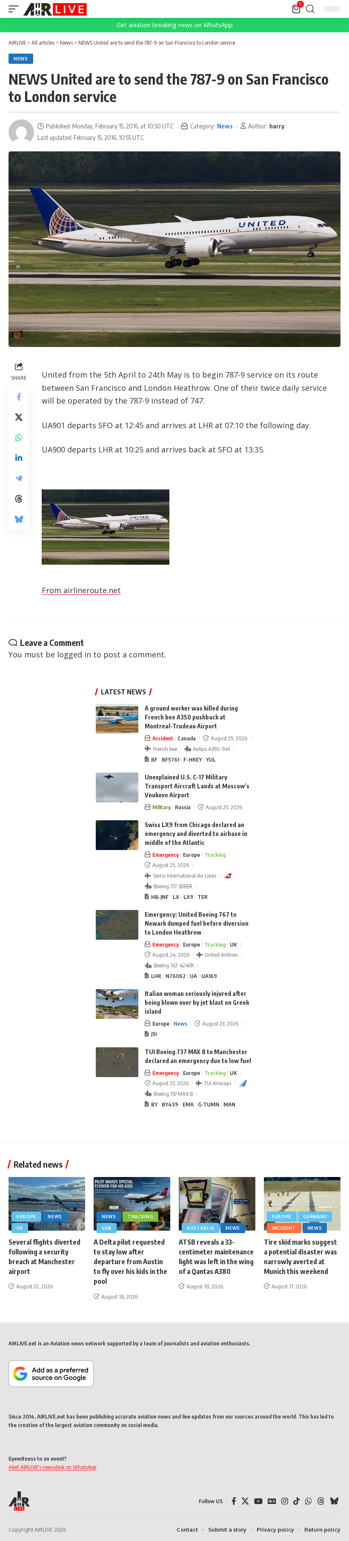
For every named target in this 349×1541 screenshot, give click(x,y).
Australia (200, 1228)
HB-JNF (160, 896)
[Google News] (272, 1501)
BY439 (170, 1104)
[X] (245, 1501)
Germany (315, 1216)
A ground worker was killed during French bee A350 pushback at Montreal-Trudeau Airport (191, 717)
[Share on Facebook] (19, 397)
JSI (154, 1033)
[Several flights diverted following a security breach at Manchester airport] (47, 1204)
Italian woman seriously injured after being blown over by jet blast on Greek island (197, 1002)
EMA (188, 1104)
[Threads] (321, 1501)
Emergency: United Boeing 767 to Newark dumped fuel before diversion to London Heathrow (197, 923)
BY (154, 1104)
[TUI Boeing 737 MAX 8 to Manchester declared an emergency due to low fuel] (117, 1062)
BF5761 (170, 759)
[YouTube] (258, 1501)
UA (193, 975)
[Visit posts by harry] (21, 132)
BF (154, 759)
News (21, 58)
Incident (284, 1228)
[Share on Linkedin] (19, 458)
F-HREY (192, 759)
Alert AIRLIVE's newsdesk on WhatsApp (52, 1467)
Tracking (215, 854)
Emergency (165, 854)
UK (233, 944)
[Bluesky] (334, 1501)
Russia (183, 807)
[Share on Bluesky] (19, 519)
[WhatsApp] (308, 1501)
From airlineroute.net (81, 590)
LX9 (188, 896)
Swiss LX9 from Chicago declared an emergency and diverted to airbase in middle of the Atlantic (196, 833)
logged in (74, 654)
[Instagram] (284, 1501)
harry (276, 126)
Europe (191, 854)
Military (161, 807)
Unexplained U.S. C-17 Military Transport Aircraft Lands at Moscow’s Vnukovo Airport (197, 786)
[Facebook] (233, 1501)
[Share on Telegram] (19, 478)
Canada (186, 738)
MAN (229, 1104)
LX (176, 896)
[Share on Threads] (19, 499)
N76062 (176, 975)
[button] (16, 9)
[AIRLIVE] (55, 9)
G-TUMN (208, 1104)
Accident (162, 738)
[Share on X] (19, 417)
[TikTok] (296, 1501)
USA (107, 1228)
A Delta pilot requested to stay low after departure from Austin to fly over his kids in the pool (130, 1262)
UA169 (209, 975)
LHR (156, 975)
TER (202, 896)
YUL (211, 759)
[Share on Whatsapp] (19, 437)
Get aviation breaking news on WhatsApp (175, 25)
